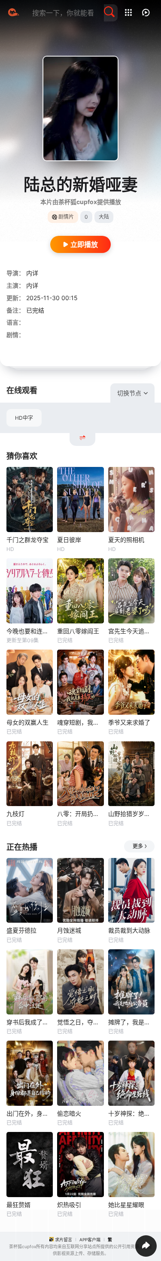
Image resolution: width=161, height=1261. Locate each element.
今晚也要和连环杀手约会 (29, 631)
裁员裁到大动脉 (129, 930)
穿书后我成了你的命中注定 (29, 1022)
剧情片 (66, 217)
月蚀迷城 (69, 930)
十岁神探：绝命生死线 (131, 1113)
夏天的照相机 (126, 539)
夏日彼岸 (69, 539)
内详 (32, 273)
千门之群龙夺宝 (27, 539)
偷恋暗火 (69, 1113)
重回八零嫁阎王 (78, 631)
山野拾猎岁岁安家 (131, 813)
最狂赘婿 (18, 1204)
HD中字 (24, 418)
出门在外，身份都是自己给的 (29, 1113)
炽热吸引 (69, 1204)
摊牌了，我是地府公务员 (131, 1022)
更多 (138, 846)
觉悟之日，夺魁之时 (80, 1022)
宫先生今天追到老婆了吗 (131, 631)
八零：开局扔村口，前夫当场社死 (80, 813)
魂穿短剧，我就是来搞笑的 (80, 722)
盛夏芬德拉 (21, 930)
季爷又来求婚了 (129, 722)
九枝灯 (15, 813)
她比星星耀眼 (126, 1204)
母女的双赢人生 (27, 722)
